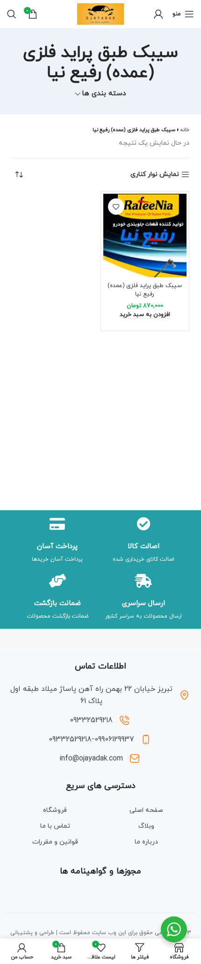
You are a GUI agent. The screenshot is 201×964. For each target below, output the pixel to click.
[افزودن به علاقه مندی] (116, 206)
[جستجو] (11, 14)
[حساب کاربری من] (158, 14)
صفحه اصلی (146, 810)
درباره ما (146, 841)
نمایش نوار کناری (154, 175)
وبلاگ (146, 826)
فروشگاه (55, 810)
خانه (184, 130)
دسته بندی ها (104, 93)
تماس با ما (55, 826)
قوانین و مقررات (55, 841)
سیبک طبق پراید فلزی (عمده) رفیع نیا (145, 289)
